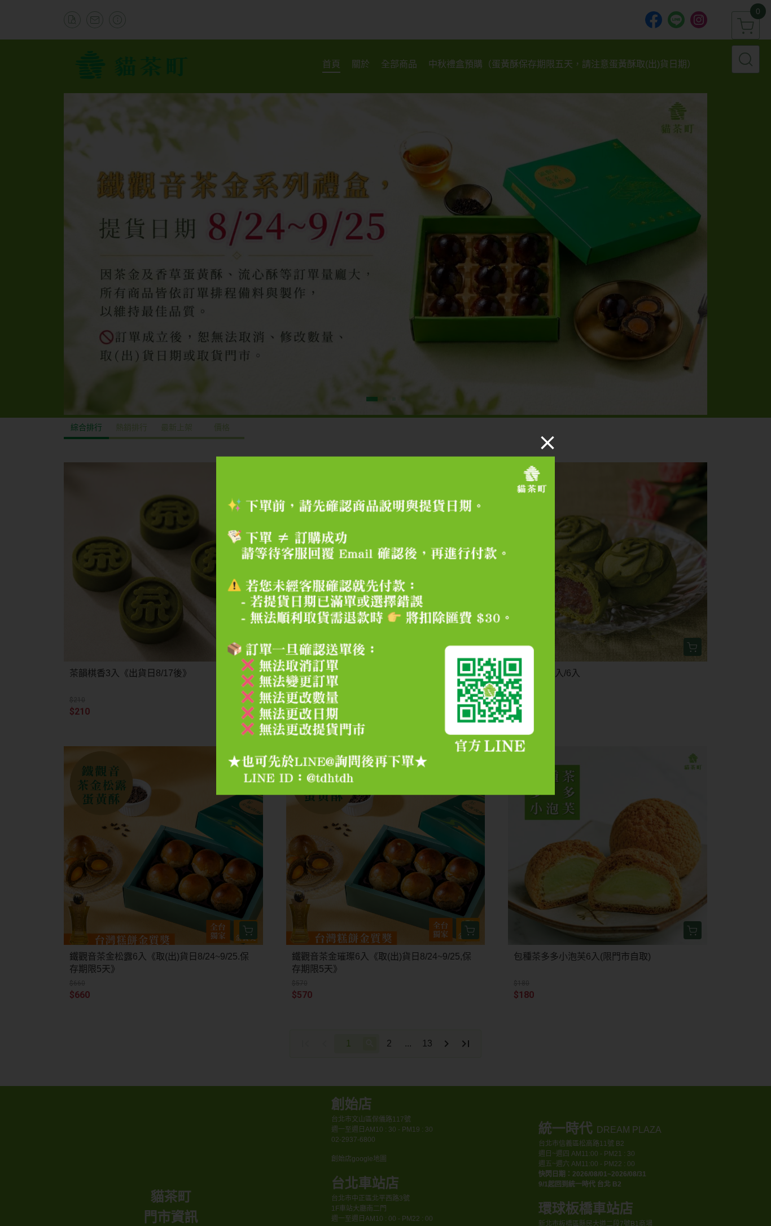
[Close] (547, 442)
